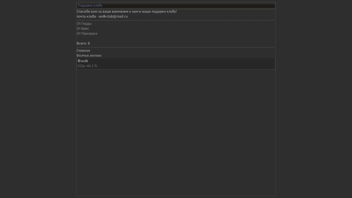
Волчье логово (89, 56)
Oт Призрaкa (87, 34)
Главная (83, 51)
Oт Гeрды (84, 24)
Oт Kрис (83, 29)
